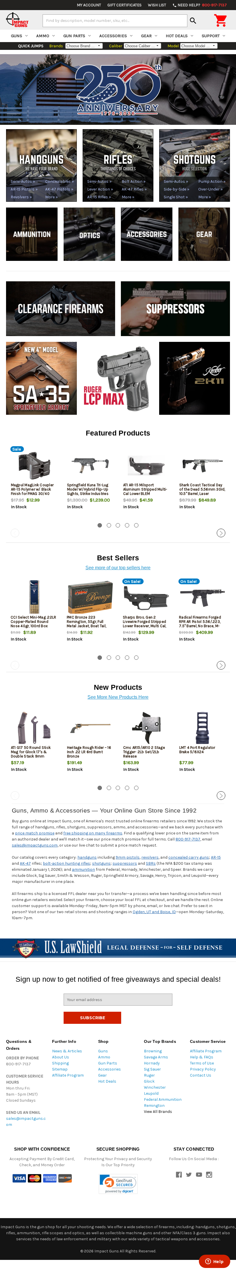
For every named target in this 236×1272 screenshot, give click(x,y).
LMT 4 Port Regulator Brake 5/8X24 (197, 749)
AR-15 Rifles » (99, 197)
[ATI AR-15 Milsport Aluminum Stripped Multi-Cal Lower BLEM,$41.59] (146, 465)
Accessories (113, 35)
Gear (146, 35)
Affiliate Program (68, 1075)
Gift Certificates (124, 5)
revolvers (150, 857)
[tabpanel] (34, 483)
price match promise (34, 833)
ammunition (83, 869)
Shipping (60, 1063)
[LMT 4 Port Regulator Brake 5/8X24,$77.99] (203, 728)
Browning (153, 1051)
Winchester (155, 1087)
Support (211, 35)
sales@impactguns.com (35, 845)
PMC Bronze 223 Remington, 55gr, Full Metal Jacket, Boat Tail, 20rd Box (86, 623)
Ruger (149, 1075)
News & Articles (67, 1051)
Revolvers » (21, 197)
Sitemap (60, 1069)
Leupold (151, 1093)
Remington (154, 1105)
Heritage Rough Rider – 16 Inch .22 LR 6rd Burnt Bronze (89, 751)
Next (221, 533)
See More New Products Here (118, 697)
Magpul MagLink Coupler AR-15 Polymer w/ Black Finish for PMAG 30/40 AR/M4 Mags (32, 491)
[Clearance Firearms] (60, 308)
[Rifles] (118, 165)
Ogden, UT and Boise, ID (154, 911)
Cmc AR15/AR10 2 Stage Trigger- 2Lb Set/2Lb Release (144, 751)
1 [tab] (100, 525)
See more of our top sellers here (118, 567)
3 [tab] (118, 525)
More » (51, 197)
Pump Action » (212, 181)
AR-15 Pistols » (24, 189)
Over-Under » (210, 189)
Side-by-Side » (176, 189)
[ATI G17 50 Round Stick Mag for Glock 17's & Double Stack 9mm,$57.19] (34, 728)
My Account (89, 5)
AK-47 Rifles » (134, 189)
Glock (149, 1081)
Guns (16, 35)
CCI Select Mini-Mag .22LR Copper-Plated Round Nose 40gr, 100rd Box (33, 621)
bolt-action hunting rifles (66, 863)
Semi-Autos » (23, 181)
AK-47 (25, 863)
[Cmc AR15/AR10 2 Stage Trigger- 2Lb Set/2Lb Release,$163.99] (146, 728)
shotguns (101, 863)
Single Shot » (176, 197)
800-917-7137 (188, 839)
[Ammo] (32, 233)
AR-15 (216, 857)
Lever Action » (100, 189)
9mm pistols (128, 857)
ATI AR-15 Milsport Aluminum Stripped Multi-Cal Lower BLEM (145, 489)
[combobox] (115, 20)
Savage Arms (156, 1057)
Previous (15, 533)
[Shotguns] (194, 165)
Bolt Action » (134, 181)
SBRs (151, 863)
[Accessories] (146, 233)
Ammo (42, 35)
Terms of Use (202, 1063)
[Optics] (89, 233)
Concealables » (59, 181)
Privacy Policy (203, 1069)
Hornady (152, 1063)
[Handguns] (41, 165)
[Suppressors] (175, 308)
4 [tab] (127, 525)
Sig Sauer (152, 1069)
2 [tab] (109, 525)
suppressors (125, 863)
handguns (87, 857)
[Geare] (204, 233)
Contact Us (200, 1075)
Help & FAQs (201, 1057)
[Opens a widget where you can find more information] (214, 1262)
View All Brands (158, 1111)
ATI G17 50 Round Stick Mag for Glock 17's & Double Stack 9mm (31, 751)
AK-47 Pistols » (59, 189)
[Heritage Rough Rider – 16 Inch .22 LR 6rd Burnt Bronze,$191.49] (90, 728)
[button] (118, 1184)
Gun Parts (74, 35)
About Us (60, 1057)
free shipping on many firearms (92, 833)
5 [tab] (136, 525)
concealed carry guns (188, 857)
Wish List (157, 5)
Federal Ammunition (163, 1099)
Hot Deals (177, 35)
